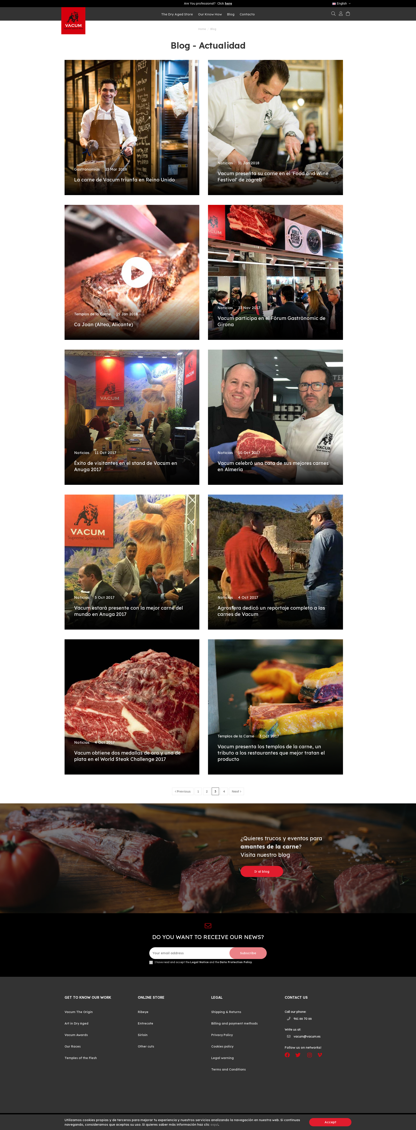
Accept (330, 1122)
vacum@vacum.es (307, 1036)
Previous (183, 791)
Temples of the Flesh (81, 1058)
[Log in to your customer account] (341, 14)
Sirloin (143, 1035)
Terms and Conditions (228, 1069)
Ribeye (143, 1012)
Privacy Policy (222, 1035)
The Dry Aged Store (177, 14)
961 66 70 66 (303, 1019)
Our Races (73, 1046)
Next (236, 791)
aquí (214, 1124)
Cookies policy (222, 1046)
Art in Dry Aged (76, 1023)
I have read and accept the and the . (203, 962)
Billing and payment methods (234, 1023)
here (228, 3)
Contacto (247, 14)
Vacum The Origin (79, 1012)
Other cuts (146, 1046)
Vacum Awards (76, 1035)
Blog (230, 14)
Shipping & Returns (226, 1012)
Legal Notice (199, 962)
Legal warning (222, 1058)
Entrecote (145, 1023)
